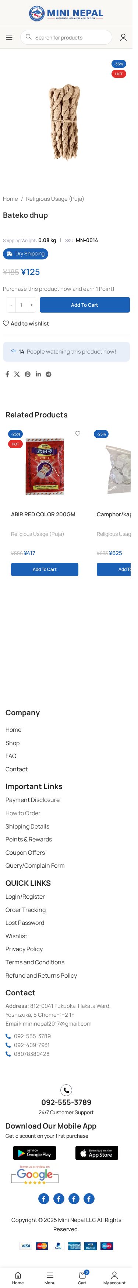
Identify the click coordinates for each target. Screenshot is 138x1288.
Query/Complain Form (35, 865)
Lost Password (25, 923)
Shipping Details (27, 826)
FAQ (11, 756)
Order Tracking (26, 910)
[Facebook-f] (43, 1198)
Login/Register (25, 896)
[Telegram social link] (48, 374)
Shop (13, 743)
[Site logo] (66, 12)
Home (10, 199)
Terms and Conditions (35, 962)
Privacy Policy (24, 949)
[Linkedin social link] (38, 374)
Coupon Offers (25, 852)
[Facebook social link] (7, 374)
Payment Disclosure (33, 800)
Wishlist (16, 936)
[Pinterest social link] (27, 374)
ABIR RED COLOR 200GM (43, 514)
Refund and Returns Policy (41, 975)
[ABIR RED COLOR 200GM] (45, 466)
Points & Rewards (29, 839)
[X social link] (17, 374)
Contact (17, 769)
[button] (44, 569)
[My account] (123, 37)
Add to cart (84, 305)
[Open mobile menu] (9, 37)
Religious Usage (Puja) (55, 199)
